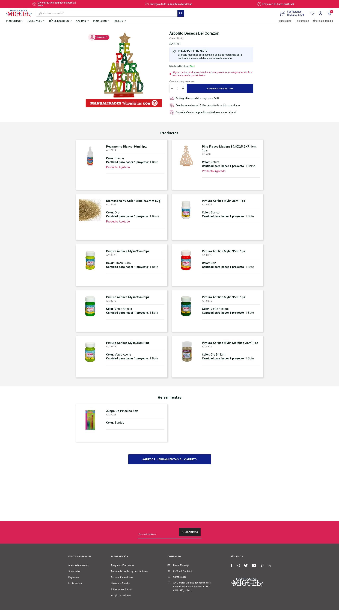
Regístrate (73, 577)
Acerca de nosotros (78, 565)
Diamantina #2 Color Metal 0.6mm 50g (133, 201)
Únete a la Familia (120, 583)
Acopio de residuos (121, 595)
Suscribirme (190, 531)
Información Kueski (121, 589)
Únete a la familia (323, 20)
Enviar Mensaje (181, 565)
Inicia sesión (75, 583)
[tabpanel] (124, 69)
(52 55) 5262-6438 (182, 571)
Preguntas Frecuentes (122, 565)
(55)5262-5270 (295, 14)
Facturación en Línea (122, 577)
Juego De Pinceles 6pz (122, 411)
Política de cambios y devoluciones (129, 571)
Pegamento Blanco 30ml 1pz (126, 146)
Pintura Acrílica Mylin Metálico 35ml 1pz (230, 343)
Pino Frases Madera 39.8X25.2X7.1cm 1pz (229, 148)
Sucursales (285, 20)
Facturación (302, 20)
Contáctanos (179, 576)
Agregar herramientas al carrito (169, 459)
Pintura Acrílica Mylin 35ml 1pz (223, 201)
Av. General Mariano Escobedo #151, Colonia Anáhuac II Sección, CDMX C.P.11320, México (192, 586)
